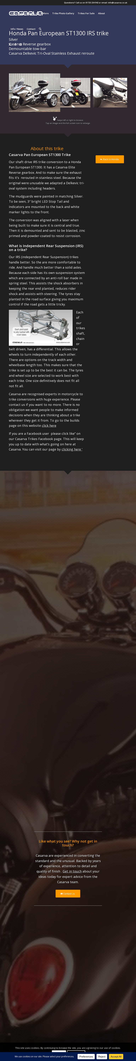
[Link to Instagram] (20, 44)
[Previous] (17, 92)
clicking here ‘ (72, 449)
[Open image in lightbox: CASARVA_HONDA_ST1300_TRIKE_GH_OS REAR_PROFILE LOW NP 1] (86, 103)
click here (49, 425)
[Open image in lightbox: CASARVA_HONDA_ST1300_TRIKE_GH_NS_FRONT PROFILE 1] (55, 107)
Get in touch (72, 871)
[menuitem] (14, 13)
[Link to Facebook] (15, 44)
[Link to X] (10, 44)
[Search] (40, 29)
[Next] (119, 92)
